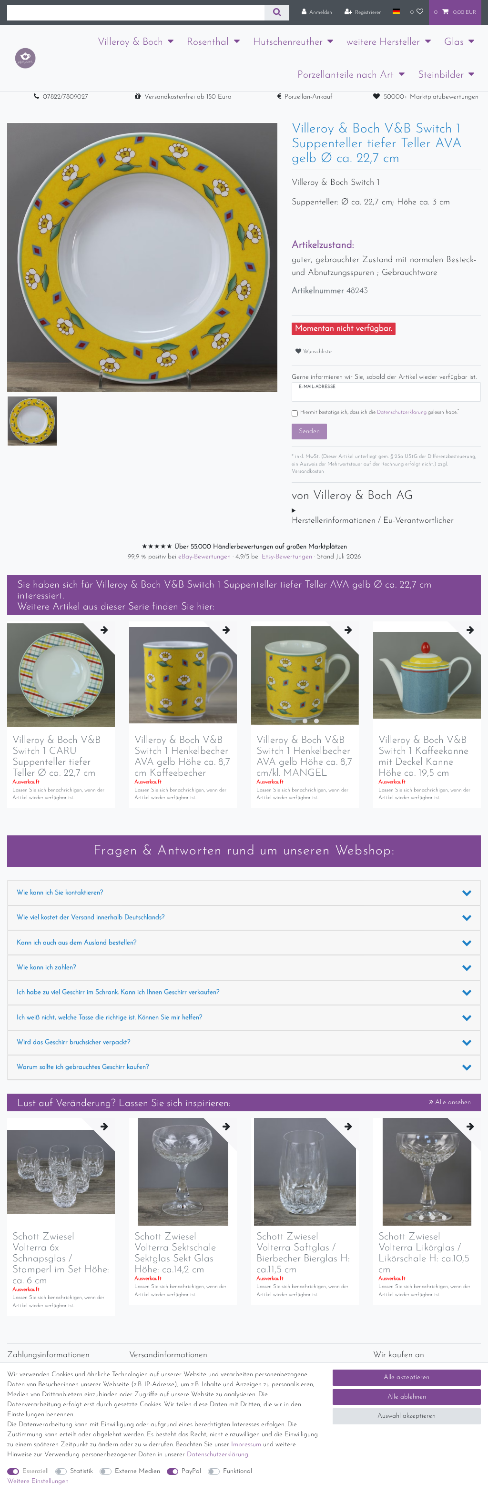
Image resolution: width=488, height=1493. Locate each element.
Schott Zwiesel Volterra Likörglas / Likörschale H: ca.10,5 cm (423, 1253)
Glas (454, 42)
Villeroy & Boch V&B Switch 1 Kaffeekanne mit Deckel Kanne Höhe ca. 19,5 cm (423, 756)
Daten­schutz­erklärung (217, 1454)
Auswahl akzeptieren (406, 1416)
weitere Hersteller (383, 42)
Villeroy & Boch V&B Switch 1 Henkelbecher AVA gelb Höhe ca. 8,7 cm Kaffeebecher (182, 756)
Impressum (246, 1444)
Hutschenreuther (288, 42)
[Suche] (276, 12)
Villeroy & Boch (130, 42)
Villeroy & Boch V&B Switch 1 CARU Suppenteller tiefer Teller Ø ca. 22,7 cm (56, 756)
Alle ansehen (452, 1102)
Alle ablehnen (406, 1397)
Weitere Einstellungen (38, 1481)
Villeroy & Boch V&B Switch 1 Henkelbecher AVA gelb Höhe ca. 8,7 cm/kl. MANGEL (304, 756)
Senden (309, 431)
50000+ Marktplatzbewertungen (431, 97)
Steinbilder (441, 75)
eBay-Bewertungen (205, 556)
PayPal (191, 1471)
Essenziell (35, 1471)
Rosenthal (208, 42)
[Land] (396, 12)
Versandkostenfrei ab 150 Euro (187, 97)
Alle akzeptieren (406, 1377)
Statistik (81, 1471)
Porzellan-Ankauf (309, 97)
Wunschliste (316, 352)
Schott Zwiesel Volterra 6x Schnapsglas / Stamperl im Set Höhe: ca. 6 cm (60, 1259)
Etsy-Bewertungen (288, 556)
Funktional (237, 1471)
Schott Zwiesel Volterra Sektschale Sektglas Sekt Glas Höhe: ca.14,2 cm (175, 1253)
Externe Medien (137, 1471)
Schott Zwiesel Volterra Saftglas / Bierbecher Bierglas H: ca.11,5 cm (303, 1253)
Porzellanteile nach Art (345, 75)
